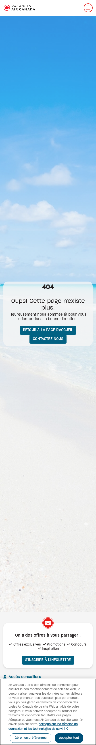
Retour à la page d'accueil (48, 330)
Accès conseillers (24, 677)
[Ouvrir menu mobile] (88, 7)
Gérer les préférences (30, 737)
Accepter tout (69, 737)
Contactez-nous (48, 339)
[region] (48, 711)
